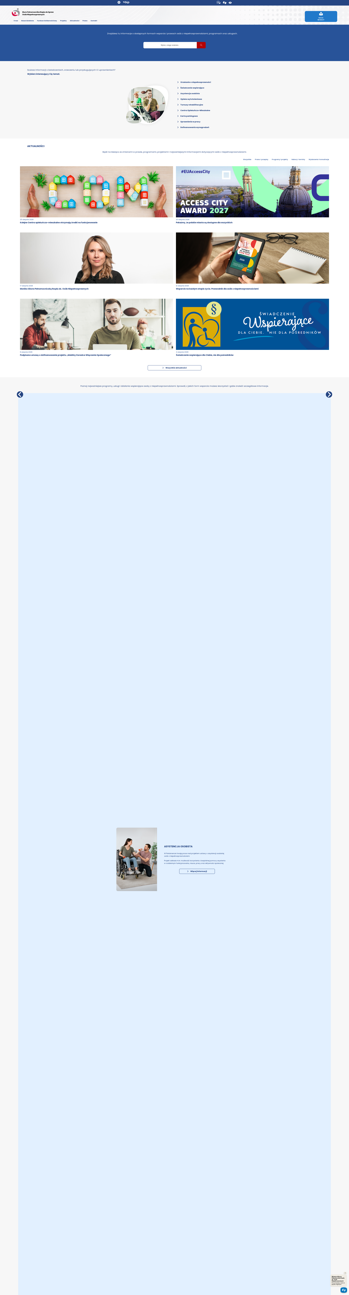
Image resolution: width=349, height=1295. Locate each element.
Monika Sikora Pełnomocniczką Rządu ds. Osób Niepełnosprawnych (54, 288)
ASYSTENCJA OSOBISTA (178, 846)
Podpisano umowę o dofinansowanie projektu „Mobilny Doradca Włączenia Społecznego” (65, 355)
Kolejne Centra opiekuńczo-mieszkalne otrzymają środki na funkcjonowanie (58, 222)
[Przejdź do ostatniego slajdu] (20, 394)
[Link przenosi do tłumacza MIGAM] (225, 2)
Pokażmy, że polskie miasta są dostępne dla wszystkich (204, 222)
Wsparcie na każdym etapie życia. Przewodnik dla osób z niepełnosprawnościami (217, 288)
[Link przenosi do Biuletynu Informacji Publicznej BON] (126, 2)
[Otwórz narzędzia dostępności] (218, 3)
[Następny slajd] (329, 394)
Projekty (63, 21)
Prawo (85, 21)
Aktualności (74, 21)
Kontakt (94, 21)
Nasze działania (27, 21)
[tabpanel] (174, 262)
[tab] (247, 159)
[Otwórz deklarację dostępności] (119, 2)
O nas (16, 21)
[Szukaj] (201, 45)
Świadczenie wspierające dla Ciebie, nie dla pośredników (204, 355)
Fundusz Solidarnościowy (47, 21)
